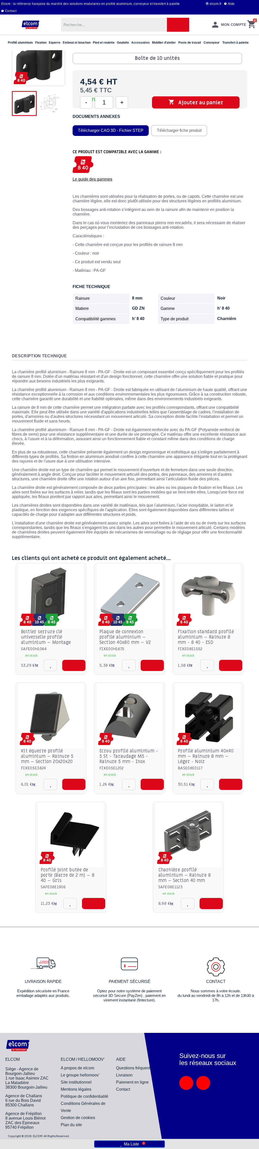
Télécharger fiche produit (179, 130)
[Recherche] (178, 25)
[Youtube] (203, 1083)
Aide (231, 4)
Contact (10, 11)
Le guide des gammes (92, 179)
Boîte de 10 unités (157, 58)
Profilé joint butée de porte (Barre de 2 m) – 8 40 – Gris (68, 875)
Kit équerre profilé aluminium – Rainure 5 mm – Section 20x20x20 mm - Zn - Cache (47, 759)
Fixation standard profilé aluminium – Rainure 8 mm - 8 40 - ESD (206, 637)
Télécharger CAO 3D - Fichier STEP (110, 130)
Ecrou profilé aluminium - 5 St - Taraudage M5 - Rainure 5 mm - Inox (128, 756)
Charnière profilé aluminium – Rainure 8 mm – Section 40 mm (184, 875)
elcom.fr (216, 4)
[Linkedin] (186, 1083)
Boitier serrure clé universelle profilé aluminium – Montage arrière (46, 640)
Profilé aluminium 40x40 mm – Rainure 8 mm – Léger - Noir (205, 756)
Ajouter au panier (195, 102)
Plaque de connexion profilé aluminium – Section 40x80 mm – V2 (125, 637)
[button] (73, 665)
